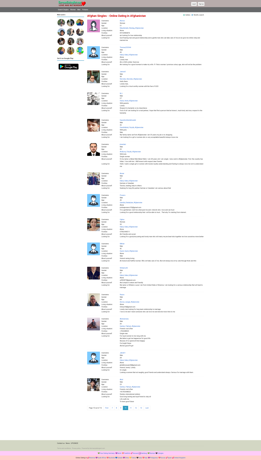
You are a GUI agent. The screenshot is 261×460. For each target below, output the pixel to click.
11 (131, 408)
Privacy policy (76, 448)
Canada (119, 458)
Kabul (122, 55)
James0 (123, 72)
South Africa (101, 458)
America (92, 458)
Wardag (131, 28)
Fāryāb (131, 127)
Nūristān (123, 79)
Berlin (119, 453)
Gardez (122, 326)
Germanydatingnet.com (97, 448)
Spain (170, 458)
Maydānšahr (124, 28)
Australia (112, 458)
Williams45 (124, 268)
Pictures (85, 10)
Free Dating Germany (107, 453)
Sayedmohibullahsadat (128, 120)
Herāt (122, 101)
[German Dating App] (68, 63)
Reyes (122, 295)
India (140, 458)
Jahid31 (123, 353)
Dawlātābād (124, 127)
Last (147, 408)
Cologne (160, 453)
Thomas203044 (125, 47)
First (106, 408)
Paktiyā (128, 326)
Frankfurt (127, 453)
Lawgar (127, 302)
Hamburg (144, 453)
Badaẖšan (129, 203)
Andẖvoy (123, 152)
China (127, 458)
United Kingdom (179, 458)
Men (78, 10)
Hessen (135, 453)
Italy (145, 458)
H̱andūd (122, 203)
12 (136, 408)
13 (141, 408)
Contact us (61, 443)
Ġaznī (122, 251)
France (133, 458)
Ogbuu (122, 219)
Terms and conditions (64, 448)
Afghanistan (139, 28)
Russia (162, 458)
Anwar (122, 173)
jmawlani (123, 144)
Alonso (122, 21)
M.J (121, 93)
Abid (121, 379)
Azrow (122, 302)
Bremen (152, 453)
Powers (122, 195)
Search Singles (63, 10)
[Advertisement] (70, 101)
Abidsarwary (124, 319)
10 (125, 408)
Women (73, 10)
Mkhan (122, 244)
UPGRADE (74, 443)
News (68, 443)
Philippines (154, 458)
